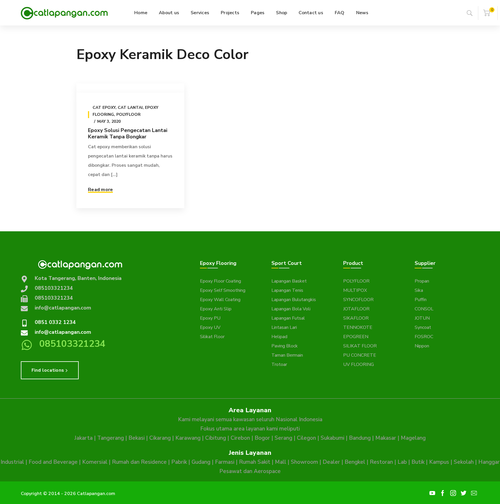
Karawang (188, 438)
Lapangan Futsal (288, 318)
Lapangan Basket (289, 281)
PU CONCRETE (359, 355)
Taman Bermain (287, 355)
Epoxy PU (210, 318)
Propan (422, 281)
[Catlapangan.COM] (64, 12)
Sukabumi (332, 438)
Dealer (331, 462)
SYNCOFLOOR (358, 299)
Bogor (262, 438)
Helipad (279, 336)
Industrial (12, 462)
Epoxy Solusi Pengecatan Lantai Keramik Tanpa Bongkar (127, 133)
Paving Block (284, 346)
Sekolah (464, 462)
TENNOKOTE (357, 327)
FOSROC (424, 336)
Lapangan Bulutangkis (293, 299)
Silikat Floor (212, 336)
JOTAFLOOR (356, 309)
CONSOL (424, 309)
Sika (419, 290)
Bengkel (355, 462)
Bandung (360, 438)
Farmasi (224, 462)
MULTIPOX (355, 290)
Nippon (422, 346)
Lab (402, 462)
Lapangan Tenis (287, 290)
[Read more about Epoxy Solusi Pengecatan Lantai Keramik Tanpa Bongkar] (130, 88)
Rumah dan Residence (139, 462)
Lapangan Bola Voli (290, 309)
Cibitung (215, 438)
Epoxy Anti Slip (215, 309)
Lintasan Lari (284, 327)
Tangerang (110, 438)
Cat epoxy (104, 107)
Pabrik (179, 462)
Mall (280, 462)
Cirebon (240, 438)
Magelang (413, 438)
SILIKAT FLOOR (360, 346)
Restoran (381, 462)
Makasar (385, 438)
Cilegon (306, 438)
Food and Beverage (53, 462)
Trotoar (279, 364)
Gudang (201, 462)
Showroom (304, 462)
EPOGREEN (355, 336)
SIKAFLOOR (356, 318)
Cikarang (160, 438)
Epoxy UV (210, 327)
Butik (417, 462)
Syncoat (423, 327)
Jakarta (83, 438)
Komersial (94, 462)
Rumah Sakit (254, 462)
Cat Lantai (130, 107)
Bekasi (136, 438)
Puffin (421, 299)
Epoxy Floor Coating (220, 281)
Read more (100, 189)
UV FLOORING (358, 364)
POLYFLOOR (356, 281)
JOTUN (422, 318)
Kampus (439, 462)
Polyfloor (128, 114)
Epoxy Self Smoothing (222, 290)
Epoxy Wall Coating (220, 299)
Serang (283, 438)
